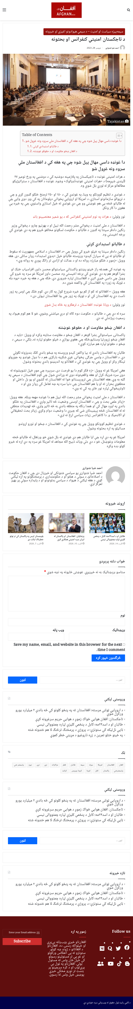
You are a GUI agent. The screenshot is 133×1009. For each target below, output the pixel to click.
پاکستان (106, 771)
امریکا (100, 765)
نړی (45, 765)
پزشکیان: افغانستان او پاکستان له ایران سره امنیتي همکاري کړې (69, 538)
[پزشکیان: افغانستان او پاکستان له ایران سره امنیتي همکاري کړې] (66, 523)
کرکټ (64, 771)
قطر (64, 765)
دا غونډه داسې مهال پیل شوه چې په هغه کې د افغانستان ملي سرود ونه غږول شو (73, 141)
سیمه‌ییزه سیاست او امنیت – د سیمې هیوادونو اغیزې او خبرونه (84, 32)
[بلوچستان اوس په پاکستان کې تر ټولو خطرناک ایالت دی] (25, 523)
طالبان (73, 765)
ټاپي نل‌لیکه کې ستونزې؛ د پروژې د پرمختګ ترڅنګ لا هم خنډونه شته (75, 730)
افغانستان (110, 765)
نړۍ (38, 765)
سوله (91, 765)
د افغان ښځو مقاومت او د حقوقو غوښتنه (55, 151)
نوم (123, 616)
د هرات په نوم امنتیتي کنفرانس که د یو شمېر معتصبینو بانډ (72, 217)
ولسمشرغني (118, 771)
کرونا (88, 771)
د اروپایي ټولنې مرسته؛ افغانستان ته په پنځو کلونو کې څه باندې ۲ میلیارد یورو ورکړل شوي (69, 712)
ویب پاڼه (58, 630)
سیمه (82, 765)
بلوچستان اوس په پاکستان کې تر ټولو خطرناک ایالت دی (27, 538)
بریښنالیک (118, 630)
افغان (121, 765)
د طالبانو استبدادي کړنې (46, 146)
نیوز (30, 765)
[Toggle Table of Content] (117, 136)
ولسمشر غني (19, 765)
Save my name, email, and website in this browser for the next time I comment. (69, 647)
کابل (96, 771)
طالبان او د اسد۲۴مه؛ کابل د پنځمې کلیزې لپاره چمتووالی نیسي (109, 538)
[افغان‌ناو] (66, 10)
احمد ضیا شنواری (112, 48)
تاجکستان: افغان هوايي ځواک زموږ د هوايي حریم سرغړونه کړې (79, 719)
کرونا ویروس (77, 771)
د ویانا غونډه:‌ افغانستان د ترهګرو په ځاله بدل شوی (77, 305)
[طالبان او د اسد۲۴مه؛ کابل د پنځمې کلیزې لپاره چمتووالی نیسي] (107, 523)
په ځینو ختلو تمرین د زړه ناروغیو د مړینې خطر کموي (86, 735)
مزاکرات (55, 765)
